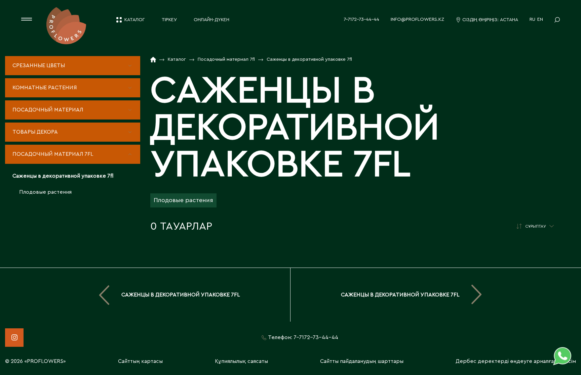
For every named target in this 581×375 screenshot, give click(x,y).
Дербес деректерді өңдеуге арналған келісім (516, 361)
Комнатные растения (44, 87)
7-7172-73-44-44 (361, 19)
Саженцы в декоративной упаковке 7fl (62, 176)
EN (540, 19)
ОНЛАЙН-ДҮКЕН (211, 19)
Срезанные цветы (38, 65)
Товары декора (35, 132)
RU (532, 19)
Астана (509, 19)
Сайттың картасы (140, 361)
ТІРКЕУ (169, 19)
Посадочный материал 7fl (52, 154)
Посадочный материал (47, 109)
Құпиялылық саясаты (241, 361)
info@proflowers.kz (417, 19)
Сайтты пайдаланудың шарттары (361, 361)
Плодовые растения (45, 192)
